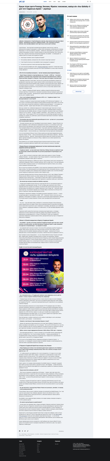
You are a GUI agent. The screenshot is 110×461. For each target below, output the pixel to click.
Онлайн (64, 1)
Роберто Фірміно (28, 435)
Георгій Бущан (24, 434)
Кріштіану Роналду (54, 434)
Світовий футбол (22, 449)
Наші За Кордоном (30, 434)
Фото (54, 1)
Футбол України (22, 447)
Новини (45, 1)
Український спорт (22, 455)
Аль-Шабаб (37, 434)
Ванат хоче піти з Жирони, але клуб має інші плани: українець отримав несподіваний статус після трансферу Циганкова (79, 26)
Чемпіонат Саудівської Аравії (45, 434)
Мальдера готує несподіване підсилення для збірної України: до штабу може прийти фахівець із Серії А (79, 80)
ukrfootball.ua (61, 431)
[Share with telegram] (22, 431)
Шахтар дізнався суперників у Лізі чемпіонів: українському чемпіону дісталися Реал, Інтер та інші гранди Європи (79, 37)
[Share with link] (27, 431)
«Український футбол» (42, 66)
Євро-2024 (21, 451)
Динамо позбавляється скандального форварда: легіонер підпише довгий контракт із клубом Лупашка (79, 59)
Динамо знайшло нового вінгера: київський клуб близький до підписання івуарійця (79, 32)
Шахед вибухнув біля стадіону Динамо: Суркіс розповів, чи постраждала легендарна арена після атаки (79, 47)
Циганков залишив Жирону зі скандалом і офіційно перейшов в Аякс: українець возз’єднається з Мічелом (79, 53)
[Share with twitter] (25, 431)
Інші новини (21, 453)
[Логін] (87, 1)
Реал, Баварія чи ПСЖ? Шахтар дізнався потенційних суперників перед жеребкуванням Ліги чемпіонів (78, 65)
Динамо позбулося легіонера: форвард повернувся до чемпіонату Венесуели (78, 86)
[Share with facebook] (19, 431)
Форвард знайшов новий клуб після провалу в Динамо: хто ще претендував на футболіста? (79, 42)
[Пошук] (90, 1)
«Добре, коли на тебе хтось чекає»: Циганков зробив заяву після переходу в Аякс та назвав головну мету (79, 21)
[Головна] (21, 1)
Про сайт (56, 444)
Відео (59, 1)
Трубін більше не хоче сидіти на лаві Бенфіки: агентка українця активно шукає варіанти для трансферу (80, 74)
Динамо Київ (21, 444)
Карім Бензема (22, 435)
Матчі (50, 1)
